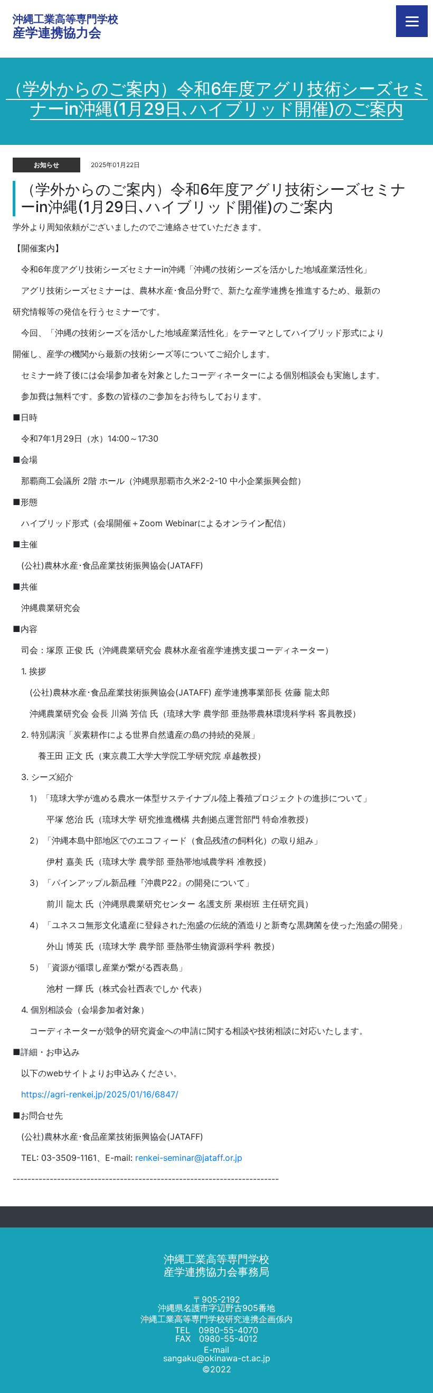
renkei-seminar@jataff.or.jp (188, 1157)
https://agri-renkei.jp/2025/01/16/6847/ (99, 1094)
